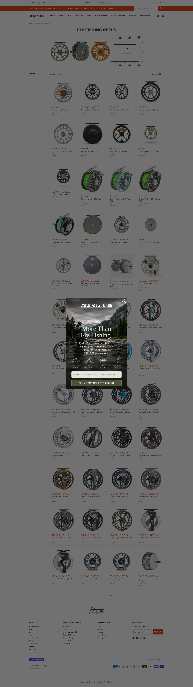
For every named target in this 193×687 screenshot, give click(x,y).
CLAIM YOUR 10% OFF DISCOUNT (96, 383)
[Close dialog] (124, 301)
